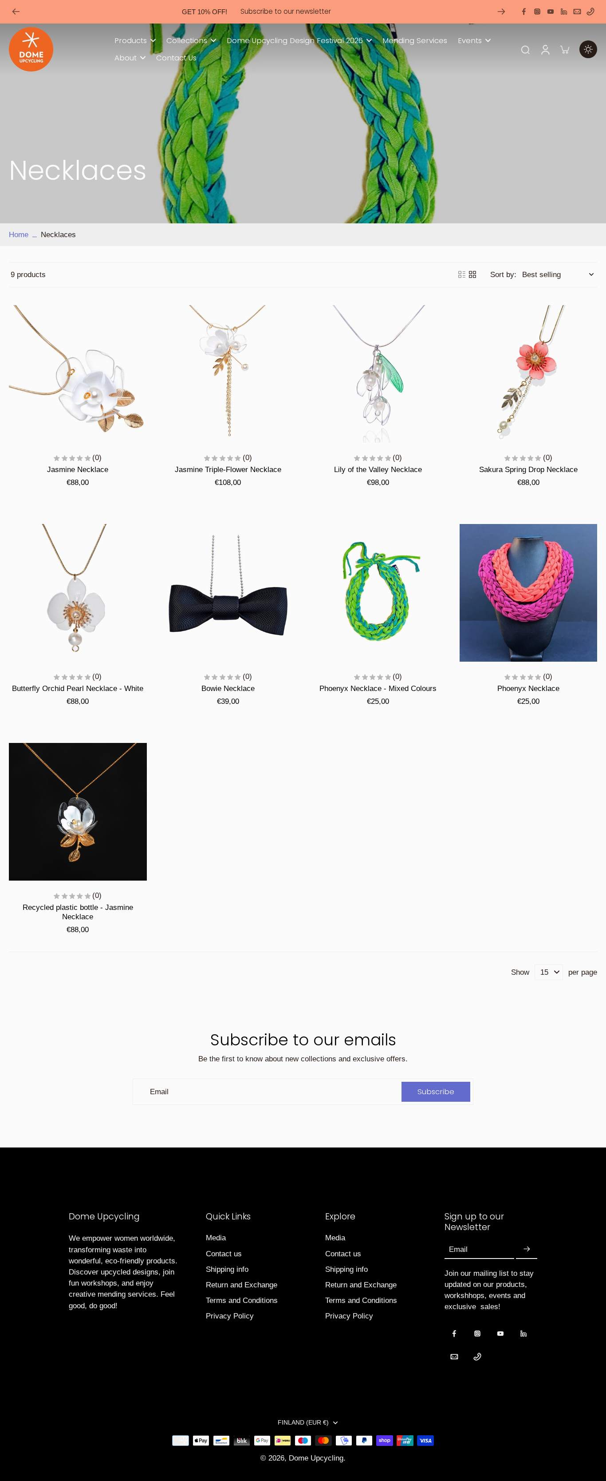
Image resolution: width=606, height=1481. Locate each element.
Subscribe (216, 818)
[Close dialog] (464, 638)
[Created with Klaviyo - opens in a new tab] (303, 849)
